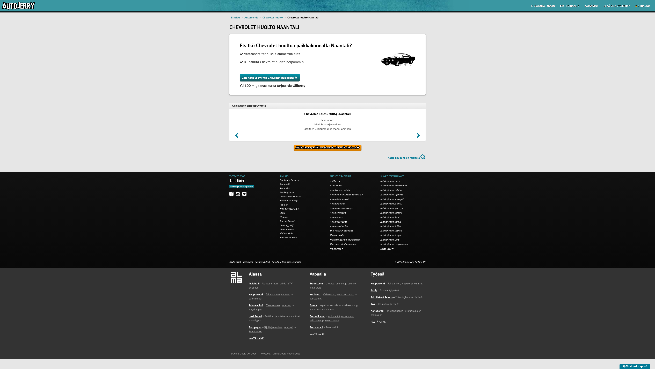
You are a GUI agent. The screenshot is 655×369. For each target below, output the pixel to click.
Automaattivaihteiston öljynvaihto (346, 194)
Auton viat (285, 188)
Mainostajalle (286, 233)
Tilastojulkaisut (287, 221)
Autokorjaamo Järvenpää (392, 199)
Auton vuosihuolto (339, 226)
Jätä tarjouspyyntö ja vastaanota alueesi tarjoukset (326, 147)
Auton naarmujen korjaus (342, 208)
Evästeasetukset (262, 261)
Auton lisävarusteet (339, 199)
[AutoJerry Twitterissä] (245, 194)
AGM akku (335, 181)
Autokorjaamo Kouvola (391, 230)
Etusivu (235, 17)
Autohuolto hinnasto (289, 180)
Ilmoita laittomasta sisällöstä (286, 261)
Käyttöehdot (235, 261)
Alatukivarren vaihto (340, 190)
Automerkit (251, 17)
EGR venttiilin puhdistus (341, 230)
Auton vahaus (336, 217)
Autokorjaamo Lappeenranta (394, 244)
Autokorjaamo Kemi (389, 217)
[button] (236, 136)
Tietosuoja (248, 261)
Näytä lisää (336, 248)
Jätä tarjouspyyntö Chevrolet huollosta (268, 78)
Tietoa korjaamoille (289, 208)
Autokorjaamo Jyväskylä (391, 208)
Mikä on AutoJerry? (616, 6)
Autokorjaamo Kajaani (391, 212)
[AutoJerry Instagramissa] (239, 194)
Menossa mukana (288, 237)
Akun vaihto (335, 185)
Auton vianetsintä (338, 221)
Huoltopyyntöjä (287, 225)
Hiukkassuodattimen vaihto (343, 244)
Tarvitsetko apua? (636, 366)
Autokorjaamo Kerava (390, 221)
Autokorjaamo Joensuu (391, 203)
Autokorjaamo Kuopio (390, 235)
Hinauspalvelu (337, 235)
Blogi (282, 212)
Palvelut (283, 204)
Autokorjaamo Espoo (390, 181)
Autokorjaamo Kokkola (391, 226)
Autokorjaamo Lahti (389, 239)
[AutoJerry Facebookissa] (232, 194)
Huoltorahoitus (287, 229)
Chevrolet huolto (273, 17)
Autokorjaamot (287, 192)
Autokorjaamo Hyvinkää (391, 194)
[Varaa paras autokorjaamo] (237, 180)
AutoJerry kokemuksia (290, 196)
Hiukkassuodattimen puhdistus (345, 239)
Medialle (284, 216)
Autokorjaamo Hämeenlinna (393, 185)
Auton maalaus (337, 203)
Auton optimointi (338, 212)
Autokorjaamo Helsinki (391, 190)
